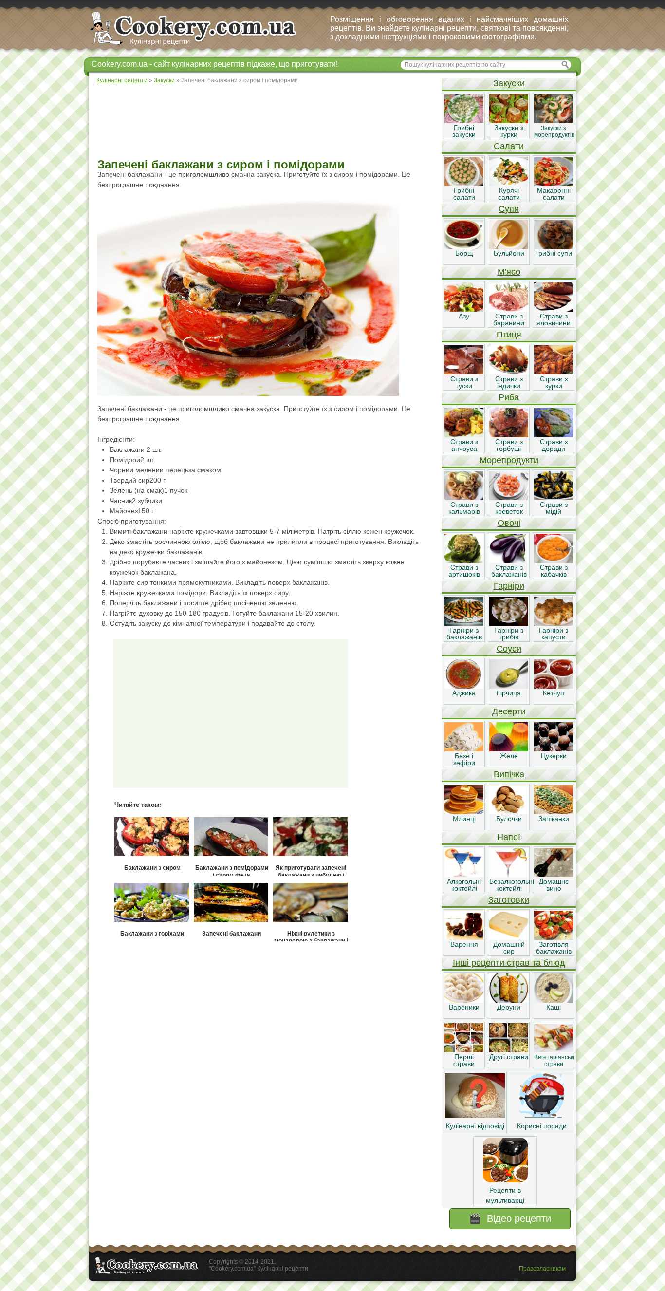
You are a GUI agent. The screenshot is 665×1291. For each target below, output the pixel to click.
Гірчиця (509, 693)
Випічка (509, 774)
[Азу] (463, 309)
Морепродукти (509, 460)
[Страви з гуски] (463, 372)
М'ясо (509, 272)
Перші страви (464, 1060)
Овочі (509, 523)
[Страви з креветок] (508, 498)
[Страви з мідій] (553, 498)
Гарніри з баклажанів (464, 633)
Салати (509, 146)
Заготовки (508, 900)
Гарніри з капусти (553, 633)
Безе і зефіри (464, 759)
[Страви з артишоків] (463, 560)
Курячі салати (509, 194)
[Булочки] (508, 812)
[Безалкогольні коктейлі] (508, 875)
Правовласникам (542, 1268)
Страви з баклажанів (509, 570)
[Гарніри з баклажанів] (463, 623)
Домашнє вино (554, 885)
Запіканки (553, 819)
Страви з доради (554, 445)
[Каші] (553, 1000)
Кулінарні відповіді (475, 1126)
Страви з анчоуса (464, 445)
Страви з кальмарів (464, 508)
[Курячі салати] (508, 183)
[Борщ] (463, 246)
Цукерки (554, 756)
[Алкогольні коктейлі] (463, 875)
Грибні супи (553, 253)
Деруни (508, 1007)
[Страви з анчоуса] (463, 435)
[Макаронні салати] (553, 183)
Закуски (509, 83)
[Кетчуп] (553, 686)
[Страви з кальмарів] (463, 498)
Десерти (509, 711)
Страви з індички (509, 382)
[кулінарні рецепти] (201, 45)
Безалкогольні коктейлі (511, 885)
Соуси (509, 649)
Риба (509, 397)
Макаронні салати (554, 194)
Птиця (509, 334)
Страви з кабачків (554, 570)
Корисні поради (542, 1126)
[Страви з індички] (508, 372)
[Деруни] (508, 1000)
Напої (508, 837)
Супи (509, 209)
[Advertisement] (265, 122)
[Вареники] (463, 1000)
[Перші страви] (463, 1050)
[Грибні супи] (553, 246)
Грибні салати (464, 194)
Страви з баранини (508, 319)
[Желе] (508, 749)
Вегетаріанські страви (554, 1060)
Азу (464, 316)
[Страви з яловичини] (553, 309)
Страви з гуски (464, 382)
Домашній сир (509, 947)
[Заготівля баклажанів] (553, 937)
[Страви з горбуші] (508, 435)
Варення (464, 944)
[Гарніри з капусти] (553, 623)
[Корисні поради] (541, 1116)
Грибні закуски (464, 131)
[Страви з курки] (553, 372)
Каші (553, 1007)
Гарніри (509, 586)
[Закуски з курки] (508, 121)
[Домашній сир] (508, 937)
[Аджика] (463, 686)
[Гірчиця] (508, 686)
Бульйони (509, 253)
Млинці (464, 819)
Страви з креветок (509, 508)
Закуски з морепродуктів (554, 131)
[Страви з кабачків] (553, 560)
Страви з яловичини (553, 319)
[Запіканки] (553, 812)
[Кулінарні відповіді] (475, 1116)
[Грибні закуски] (463, 121)
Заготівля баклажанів (554, 947)
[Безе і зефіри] (463, 749)
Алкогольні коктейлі (464, 885)
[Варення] (463, 937)
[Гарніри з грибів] (508, 623)
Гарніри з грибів (508, 633)
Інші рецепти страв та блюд (509, 963)
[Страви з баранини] (508, 309)
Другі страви (508, 1057)
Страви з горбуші (509, 445)
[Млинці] (463, 812)
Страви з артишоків (464, 570)
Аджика (464, 693)
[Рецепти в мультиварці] (505, 1180)
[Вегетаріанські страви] (553, 1050)
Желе (509, 756)
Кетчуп (553, 693)
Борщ (464, 253)
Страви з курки (554, 382)
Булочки (509, 819)
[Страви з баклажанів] (508, 560)
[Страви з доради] (553, 435)
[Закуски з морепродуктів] (553, 121)
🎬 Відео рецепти (510, 1218)
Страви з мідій (554, 508)
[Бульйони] (508, 246)
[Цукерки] (553, 749)
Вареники (464, 1007)
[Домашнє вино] (553, 875)
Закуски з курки (508, 131)
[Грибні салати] (463, 183)
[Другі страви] (508, 1050)
